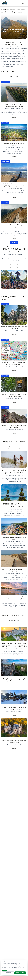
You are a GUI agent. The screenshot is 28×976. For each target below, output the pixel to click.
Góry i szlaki (7, 26)
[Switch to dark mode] (23, 3)
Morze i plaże (5, 82)
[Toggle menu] (25, 3)
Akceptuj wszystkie (20, 972)
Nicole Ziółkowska (10, 188)
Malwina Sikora (9, 398)
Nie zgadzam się (8, 972)
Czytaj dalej (14, 266)
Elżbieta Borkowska (7, 33)
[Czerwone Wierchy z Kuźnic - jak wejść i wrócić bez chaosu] (14, 27)
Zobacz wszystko (14, 76)
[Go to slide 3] (24, 36)
